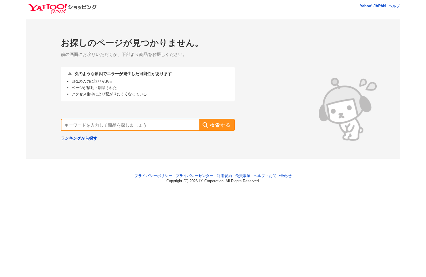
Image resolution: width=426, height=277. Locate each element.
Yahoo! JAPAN (373, 6)
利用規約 (224, 176)
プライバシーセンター (194, 176)
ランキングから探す (79, 138)
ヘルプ (394, 6)
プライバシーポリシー (153, 176)
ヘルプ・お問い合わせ (273, 176)
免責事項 (242, 176)
